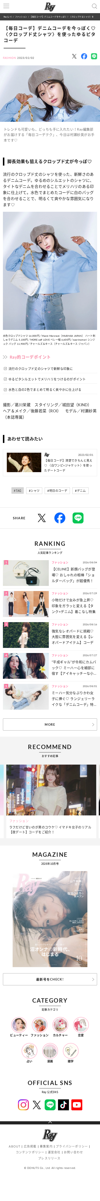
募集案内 (46, 1146)
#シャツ (34, 491)
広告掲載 (30, 1146)
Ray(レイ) (8, 16)
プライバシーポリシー (72, 1146)
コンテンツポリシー (30, 1152)
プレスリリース (49, 1158)
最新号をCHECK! (50, 979)
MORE (50, 724)
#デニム (80, 491)
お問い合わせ (73, 1152)
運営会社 (54, 1152)
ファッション (21, 16)
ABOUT (14, 1146)
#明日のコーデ (57, 491)
